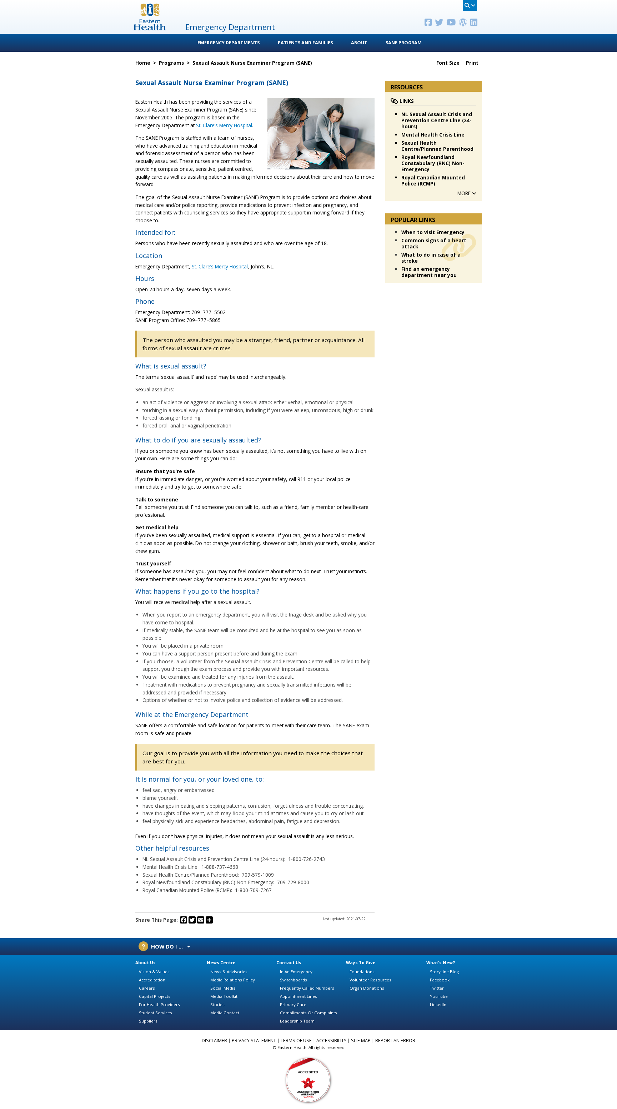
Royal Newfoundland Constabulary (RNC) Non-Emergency (433, 163)
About (359, 43)
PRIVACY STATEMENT (254, 1041)
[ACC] (308, 1079)
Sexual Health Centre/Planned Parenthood (437, 145)
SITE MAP (361, 1041)
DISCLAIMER (214, 1041)
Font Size (448, 62)
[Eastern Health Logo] (150, 28)
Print (473, 62)
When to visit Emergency (433, 232)
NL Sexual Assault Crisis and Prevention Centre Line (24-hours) (436, 120)
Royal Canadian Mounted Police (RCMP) (433, 180)
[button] (466, 193)
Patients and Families (305, 43)
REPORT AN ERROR (395, 1041)
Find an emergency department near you (429, 272)
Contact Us (288, 962)
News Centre (221, 962)
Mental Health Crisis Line (433, 134)
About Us (145, 962)
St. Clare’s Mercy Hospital (224, 125)
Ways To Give (361, 962)
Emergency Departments (228, 43)
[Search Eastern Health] (470, 5)
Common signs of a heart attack (433, 243)
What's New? (440, 962)
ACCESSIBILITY (331, 1041)
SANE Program (404, 43)
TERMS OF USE (296, 1041)
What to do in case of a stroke (431, 257)
